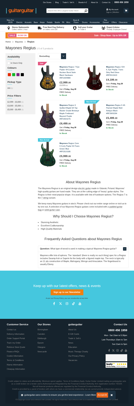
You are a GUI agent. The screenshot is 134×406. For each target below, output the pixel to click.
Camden (41, 334)
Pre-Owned (106, 21)
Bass (36, 22)
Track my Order (14, 343)
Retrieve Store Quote (16, 347)
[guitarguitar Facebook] (54, 303)
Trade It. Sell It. (69, 2)
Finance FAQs (13, 351)
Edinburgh (42, 338)
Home (8, 42)
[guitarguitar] (21, 11)
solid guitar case (52, 210)
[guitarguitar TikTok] (73, 303)
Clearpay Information (16, 369)
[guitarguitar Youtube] (79, 303)
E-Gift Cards (73, 334)
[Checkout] (126, 10)
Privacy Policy (59, 298)
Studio (57, 22)
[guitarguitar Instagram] (67, 303)
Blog (57, 2)
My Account (113, 9)
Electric (19, 22)
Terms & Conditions (15, 360)
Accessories (95, 22)
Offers (114, 22)
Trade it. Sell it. (74, 338)
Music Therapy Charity (78, 351)
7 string (44, 198)
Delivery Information (15, 334)
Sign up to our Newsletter (67, 292)
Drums (85, 22)
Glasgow (41, 347)
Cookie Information (15, 356)
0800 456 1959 (121, 2)
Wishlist (116, 12)
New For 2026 (10, 21)
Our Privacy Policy (76, 356)
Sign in (109, 12)
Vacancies (72, 360)
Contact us (11, 329)
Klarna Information (15, 365)
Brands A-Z (83, 2)
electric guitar (84, 188)
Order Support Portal (16, 338)
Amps (42, 22)
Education (72, 347)
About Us (94, 2)
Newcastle (42, 351)
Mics (68, 22)
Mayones (19, 42)
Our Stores (47, 2)
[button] (126, 10)
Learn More (90, 395)
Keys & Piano (76, 21)
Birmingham (43, 329)
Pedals (50, 22)
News (70, 343)
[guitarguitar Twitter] (60, 303)
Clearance (123, 22)
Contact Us (106, 2)
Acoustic (28, 22)
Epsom (41, 343)
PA (63, 22)
